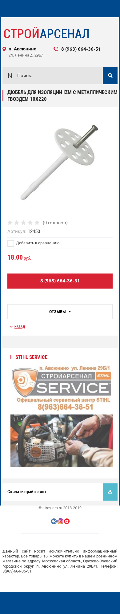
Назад (19, 327)
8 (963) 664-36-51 (60, 281)
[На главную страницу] (46, 32)
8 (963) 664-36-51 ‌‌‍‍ (86, 49)
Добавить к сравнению (37, 243)
